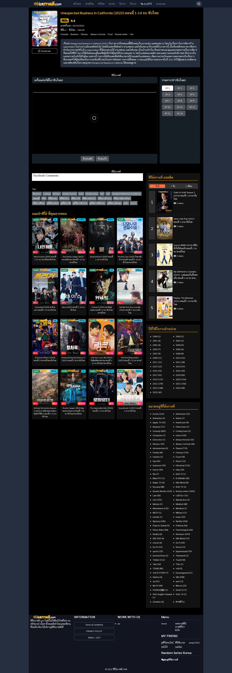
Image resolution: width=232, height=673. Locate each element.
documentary (159, 448)
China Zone (181, 426)
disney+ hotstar (98, 34)
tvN (107, 193)
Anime (179, 418)
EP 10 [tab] (167, 107)
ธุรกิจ (126, 203)
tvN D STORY (159, 572)
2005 (155, 349)
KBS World (180, 482)
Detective (157, 439)
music (178, 516)
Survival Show (159, 555)
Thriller (156, 559)
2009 (155, 357)
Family (156, 452)
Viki (177, 577)
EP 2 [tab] (180, 88)
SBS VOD (157, 538)
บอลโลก (178, 646)
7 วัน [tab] (173, 186)
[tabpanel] (173, 254)
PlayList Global (159, 525)
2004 (178, 345)
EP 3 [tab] (192, 88)
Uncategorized (182, 572)
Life (131, 34)
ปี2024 (133, 3)
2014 (178, 366)
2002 (178, 340)
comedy (47, 193)
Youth (178, 589)
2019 (155, 379)
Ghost (178, 461)
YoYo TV (179, 594)
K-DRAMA (180, 478)
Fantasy (179, 452)
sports (156, 551)
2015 (155, 370)
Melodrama (158, 508)
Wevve (179, 585)
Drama (179, 448)
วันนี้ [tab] (157, 186)
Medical (179, 504)
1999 (155, 336)
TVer (178, 564)
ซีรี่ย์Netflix (53, 198)
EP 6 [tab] (192, 94)
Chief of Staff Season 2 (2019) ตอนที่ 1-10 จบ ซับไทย (185, 195)
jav (119, 623)
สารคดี (179, 601)
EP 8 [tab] (180, 100)
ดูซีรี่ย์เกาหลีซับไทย (97, 203)
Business (74, 34)
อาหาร (133, 203)
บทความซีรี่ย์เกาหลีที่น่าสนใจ (180, 626)
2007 (155, 353)
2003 (155, 345)
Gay (154, 461)
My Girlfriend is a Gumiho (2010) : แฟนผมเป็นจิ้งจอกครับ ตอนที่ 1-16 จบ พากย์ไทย (186, 275)
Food (110, 34)
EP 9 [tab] (192, 100)
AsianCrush (181, 422)
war (177, 581)
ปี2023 (122, 3)
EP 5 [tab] (180, 94)
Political (179, 525)
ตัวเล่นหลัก (88, 158)
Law (154, 495)
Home (164, 623)
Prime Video (158, 529)
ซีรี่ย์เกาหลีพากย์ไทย (122, 198)
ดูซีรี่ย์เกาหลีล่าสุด (114, 203)
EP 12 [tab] (192, 107)
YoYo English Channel (162, 594)
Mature (156, 504)
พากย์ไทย (89, 3)
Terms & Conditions (94, 624)
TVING (156, 568)
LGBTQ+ (180, 495)
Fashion (156, 456)
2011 (155, 362)
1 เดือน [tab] (189, 186)
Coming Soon (182, 431)
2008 (178, 353)
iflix (154, 474)
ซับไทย (101, 3)
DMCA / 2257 (94, 637)
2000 (178, 336)
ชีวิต (44, 198)
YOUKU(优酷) (159, 589)
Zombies (157, 601)
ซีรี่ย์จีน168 (180, 642)
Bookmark (161, 3)
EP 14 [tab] (180, 113)
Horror (156, 469)
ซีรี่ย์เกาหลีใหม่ (38, 203)
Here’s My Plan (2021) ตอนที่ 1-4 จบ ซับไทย (184, 220)
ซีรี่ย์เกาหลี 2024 (104, 198)
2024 (178, 387)
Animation (157, 418)
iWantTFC (157, 478)
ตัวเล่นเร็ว (102, 158)
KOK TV (179, 486)
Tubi (155, 564)
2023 (155, 387)
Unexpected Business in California (126, 193)
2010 (178, 357)
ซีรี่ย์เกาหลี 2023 (89, 198)
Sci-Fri (155, 547)
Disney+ (84, 34)
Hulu (178, 469)
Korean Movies (159, 491)
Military (179, 512)
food (81, 193)
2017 (155, 375)
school (156, 542)
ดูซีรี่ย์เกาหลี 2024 (80, 203)
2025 (155, 392)
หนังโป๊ (164, 646)
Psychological (182, 529)
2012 (178, 362)
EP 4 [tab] (167, 94)
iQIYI (178, 474)
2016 (178, 370)
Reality (156, 534)
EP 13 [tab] (167, 113)
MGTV (155, 512)
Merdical (180, 508)
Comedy (64, 34)
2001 (155, 340)
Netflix (112, 3)
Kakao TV (157, 482)
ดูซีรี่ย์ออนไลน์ (52, 203)
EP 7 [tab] (167, 100)
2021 (155, 383)
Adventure (181, 413)
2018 (178, 375)
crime (178, 435)
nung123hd (194, 642)
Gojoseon (157, 465)
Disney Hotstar (183, 439)
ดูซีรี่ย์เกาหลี (65, 203)
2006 (178, 349)
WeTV (155, 585)
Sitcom (179, 547)
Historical (180, 465)
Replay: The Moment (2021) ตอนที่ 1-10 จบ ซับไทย (185, 301)
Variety (156, 577)
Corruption (157, 435)
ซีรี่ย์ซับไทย (64, 198)
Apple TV (157, 422)
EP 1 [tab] (167, 88)
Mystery (156, 521)
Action (156, 413)
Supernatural (181, 551)
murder (156, 516)
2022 (178, 383)
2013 (155, 366)
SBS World (180, 538)
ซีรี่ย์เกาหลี (76, 198)
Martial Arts (181, 499)
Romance (180, 534)
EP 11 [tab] (180, 107)
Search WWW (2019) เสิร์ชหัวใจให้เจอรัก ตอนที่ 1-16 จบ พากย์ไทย (185, 248)
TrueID (179, 559)
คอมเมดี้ (36, 198)
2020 (178, 379)
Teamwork (180, 555)
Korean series (121, 34)
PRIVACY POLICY (94, 631)
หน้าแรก (77, 3)
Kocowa (156, 486)
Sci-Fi (178, 542)
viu (154, 581)
